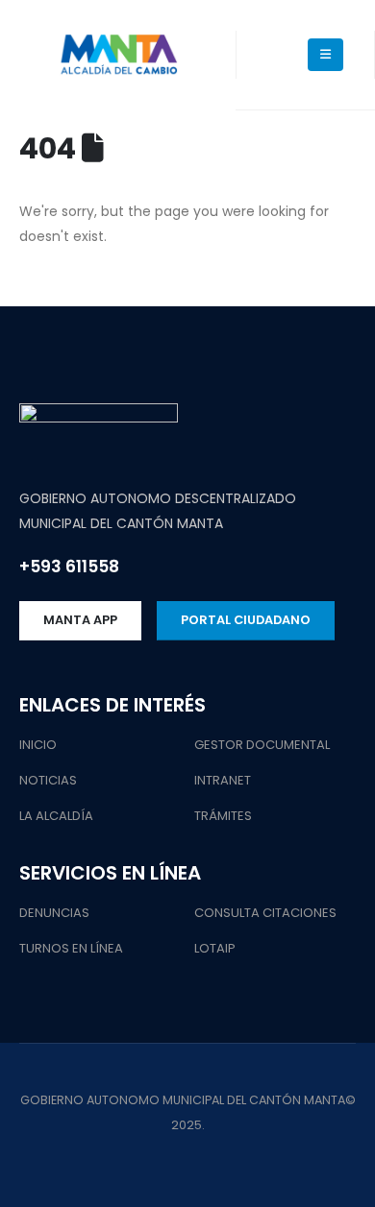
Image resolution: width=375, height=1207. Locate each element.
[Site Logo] (117, 55)
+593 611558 (69, 566)
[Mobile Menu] (325, 54)
